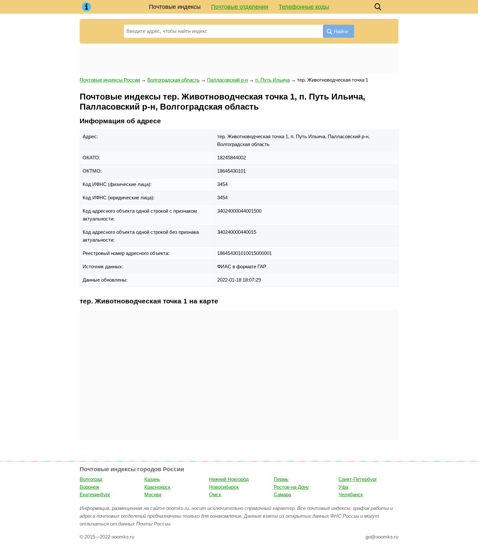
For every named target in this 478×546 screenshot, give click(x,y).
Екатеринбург (95, 494)
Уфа (343, 487)
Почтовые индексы (175, 7)
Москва (152, 494)
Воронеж (89, 487)
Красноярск (157, 487)
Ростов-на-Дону (291, 487)
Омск (215, 494)
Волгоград (91, 479)
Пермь (281, 479)
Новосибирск (224, 487)
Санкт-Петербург (358, 479)
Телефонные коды (304, 7)
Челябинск (351, 494)
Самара (282, 494)
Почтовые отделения (239, 7)
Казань (152, 479)
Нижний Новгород (229, 479)
